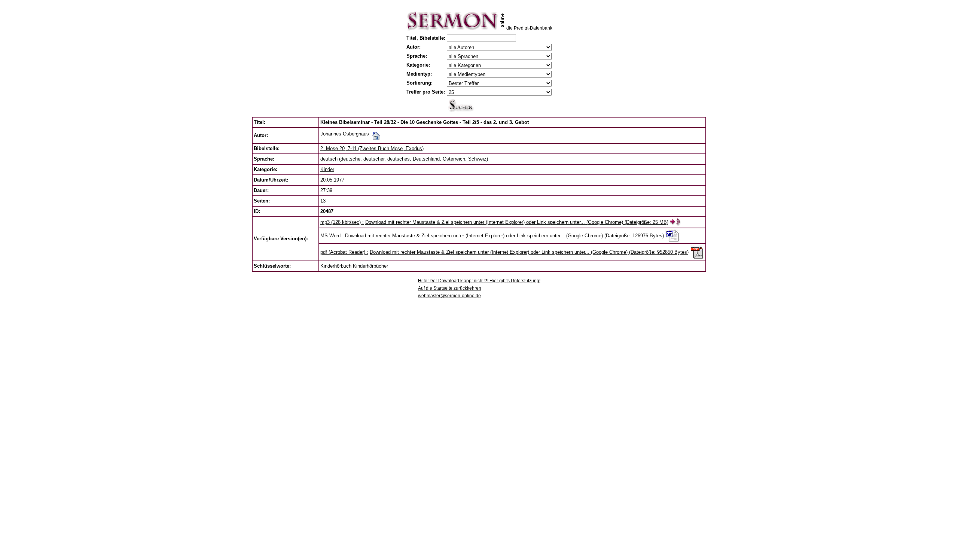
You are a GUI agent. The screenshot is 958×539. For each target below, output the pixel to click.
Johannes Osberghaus (344, 134)
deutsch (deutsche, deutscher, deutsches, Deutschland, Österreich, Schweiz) (404, 159)
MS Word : (332, 235)
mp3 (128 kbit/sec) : (342, 222)
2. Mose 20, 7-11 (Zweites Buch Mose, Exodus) (372, 148)
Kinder (327, 169)
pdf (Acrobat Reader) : (344, 252)
